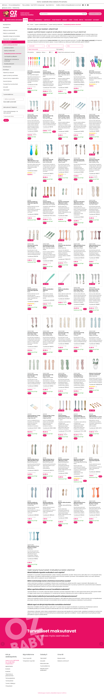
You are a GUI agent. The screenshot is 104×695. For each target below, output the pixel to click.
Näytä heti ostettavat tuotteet (66, 52)
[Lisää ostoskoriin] (29, 92)
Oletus (43, 52)
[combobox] (63, 13)
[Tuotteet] (4, 20)
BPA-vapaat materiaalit (88, 40)
